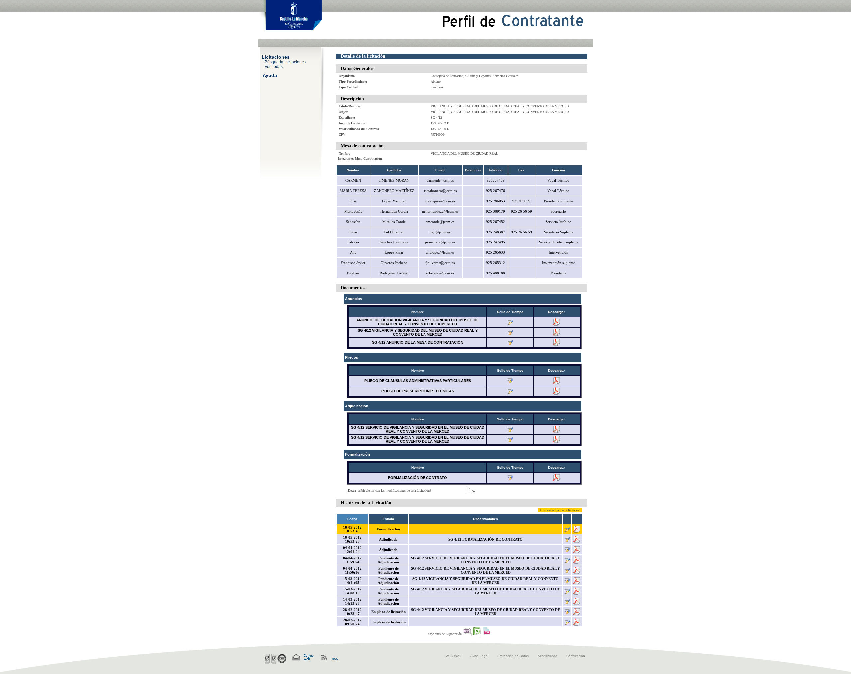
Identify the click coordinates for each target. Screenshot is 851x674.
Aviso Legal (479, 656)
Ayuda (270, 75)
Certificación (575, 656)
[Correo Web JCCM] (302, 657)
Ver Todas (274, 66)
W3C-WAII (453, 656)
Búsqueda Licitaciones (285, 61)
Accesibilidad (547, 656)
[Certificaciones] (275, 659)
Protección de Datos (513, 656)
